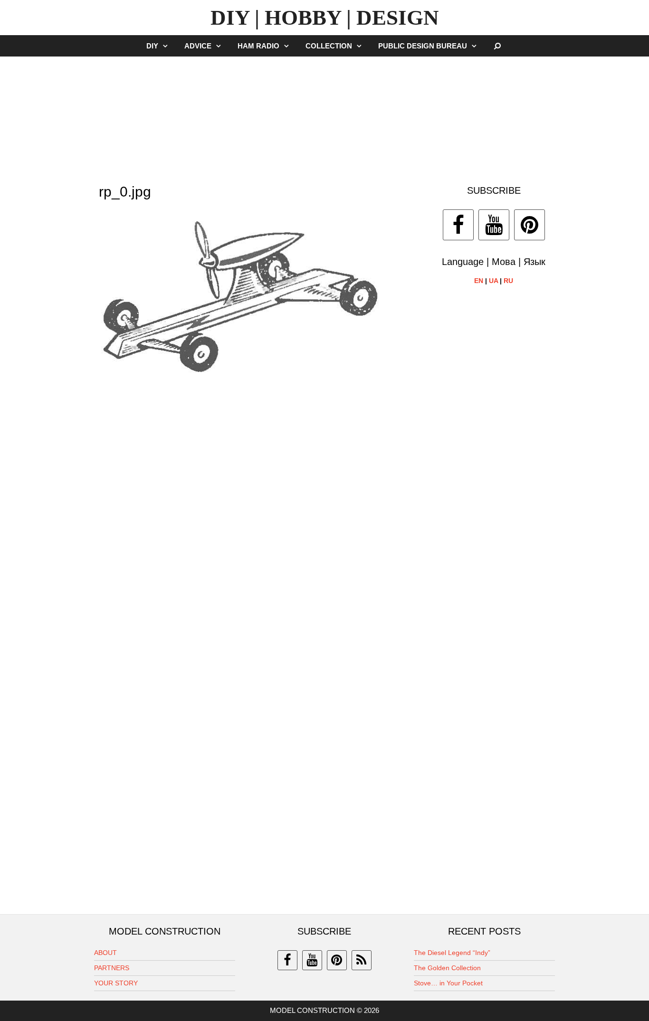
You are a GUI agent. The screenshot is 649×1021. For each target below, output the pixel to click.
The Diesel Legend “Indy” (452, 952)
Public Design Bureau (422, 46)
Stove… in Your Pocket (448, 983)
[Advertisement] (324, 116)
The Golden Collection (447, 968)
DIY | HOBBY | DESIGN (324, 17)
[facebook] (287, 960)
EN (478, 280)
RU (508, 280)
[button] (167, 46)
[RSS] (362, 960)
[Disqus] (259, 520)
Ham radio (258, 46)
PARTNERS (111, 968)
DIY (152, 46)
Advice (197, 46)
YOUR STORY (116, 983)
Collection (328, 46)
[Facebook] (458, 224)
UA (493, 280)
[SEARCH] (497, 46)
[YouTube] (493, 224)
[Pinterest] (529, 224)
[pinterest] (337, 960)
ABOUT (105, 952)
